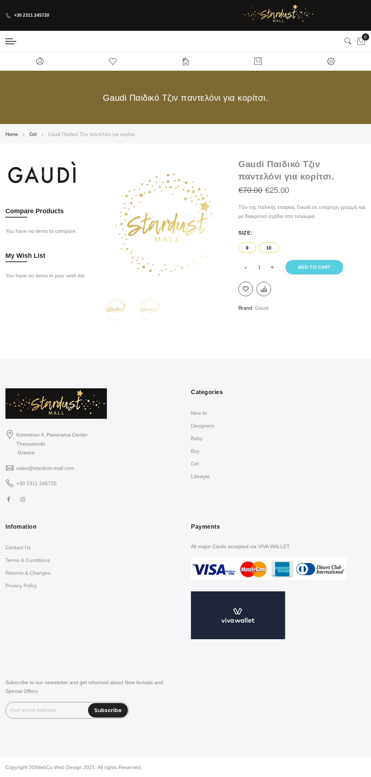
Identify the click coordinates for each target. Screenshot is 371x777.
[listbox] (302, 246)
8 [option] (247, 248)
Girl (33, 134)
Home (11, 134)
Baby (197, 438)
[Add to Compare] (264, 289)
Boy (195, 451)
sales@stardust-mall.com (45, 468)
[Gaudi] (41, 186)
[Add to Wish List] (245, 289)
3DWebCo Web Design (55, 767)
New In (199, 413)
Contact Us (18, 547)
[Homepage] (185, 61)
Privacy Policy (21, 585)
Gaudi (262, 308)
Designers (202, 426)
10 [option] (268, 248)
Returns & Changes (27, 573)
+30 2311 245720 (31, 15)
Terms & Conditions (27, 560)
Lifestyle (200, 476)
